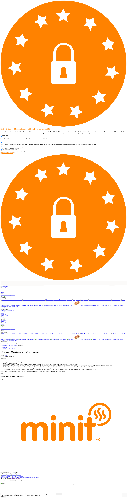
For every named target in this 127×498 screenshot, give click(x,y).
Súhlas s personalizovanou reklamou (9, 149)
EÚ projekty (7, 287)
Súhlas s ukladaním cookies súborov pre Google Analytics (14, 151)
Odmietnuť (12, 152)
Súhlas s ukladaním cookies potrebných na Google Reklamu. (15, 147)
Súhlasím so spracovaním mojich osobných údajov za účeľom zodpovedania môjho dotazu (21, 495)
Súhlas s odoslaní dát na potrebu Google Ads (11, 148)
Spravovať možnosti (5, 152)
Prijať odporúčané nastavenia (6, 153)
